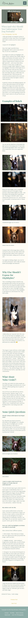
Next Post (14, 603)
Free (3, 34)
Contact (7, 613)
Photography (8, 34)
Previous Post (14, 599)
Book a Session (19, 613)
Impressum (7, 615)
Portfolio (12, 613)
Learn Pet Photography (17, 615)
